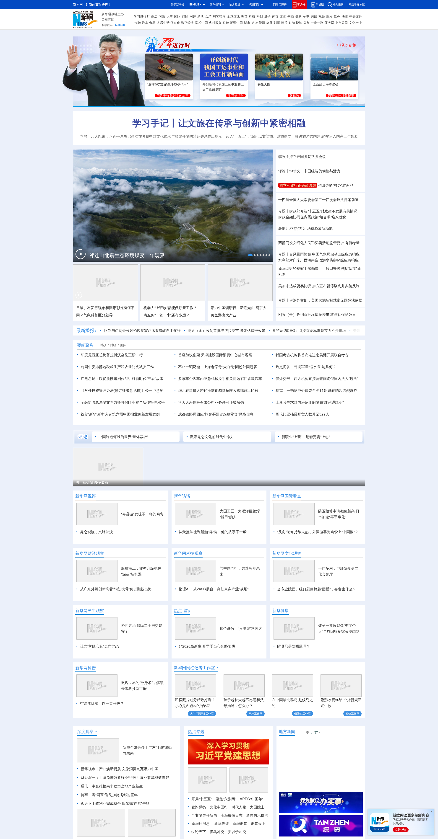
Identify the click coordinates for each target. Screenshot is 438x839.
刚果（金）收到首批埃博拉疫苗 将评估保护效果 (317, 314)
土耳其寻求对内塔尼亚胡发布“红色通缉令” (310, 402)
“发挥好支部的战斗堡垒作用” (167, 84)
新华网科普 (85, 668)
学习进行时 (142, 16)
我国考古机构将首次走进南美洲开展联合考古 (312, 355)
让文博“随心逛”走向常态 (99, 646)
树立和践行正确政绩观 (297, 185)
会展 (269, 22)
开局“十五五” (201, 799)
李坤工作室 (255, 713)
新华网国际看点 (286, 496)
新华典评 (221, 823)
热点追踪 (182, 610)
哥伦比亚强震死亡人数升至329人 (302, 414)
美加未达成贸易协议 (294, 286)
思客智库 (219, 16)
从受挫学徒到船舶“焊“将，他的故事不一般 (213, 532)
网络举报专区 (357, 4)
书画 (290, 16)
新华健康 (280, 610)
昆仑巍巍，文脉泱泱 (96, 532)
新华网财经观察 (89, 553)
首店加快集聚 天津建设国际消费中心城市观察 (215, 355)
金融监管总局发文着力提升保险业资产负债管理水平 (123, 402)
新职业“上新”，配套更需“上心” (306, 437)
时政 (162, 16)
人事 (170, 16)
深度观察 (85, 731)
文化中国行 (219, 807)
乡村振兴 (215, 22)
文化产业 (355, 22)
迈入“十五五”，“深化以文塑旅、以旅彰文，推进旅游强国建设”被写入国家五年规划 (292, 136)
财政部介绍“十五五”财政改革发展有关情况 (323, 211)
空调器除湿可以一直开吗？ (102, 703)
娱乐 (284, 22)
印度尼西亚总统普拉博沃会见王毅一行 (112, 355)
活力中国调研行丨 (225, 308)
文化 (283, 16)
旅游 (254, 22)
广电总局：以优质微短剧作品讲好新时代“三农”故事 (122, 378)
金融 (137, 22)
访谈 (314, 16)
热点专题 (196, 731)
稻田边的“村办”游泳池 (335, 185)
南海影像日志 (231, 815)
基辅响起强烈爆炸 (342, 390)
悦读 (299, 22)
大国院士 (257, 807)
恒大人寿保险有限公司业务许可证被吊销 (211, 402)
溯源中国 (236, 22)
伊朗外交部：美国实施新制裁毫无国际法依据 (325, 300)
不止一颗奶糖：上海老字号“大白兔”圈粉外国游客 (217, 367)
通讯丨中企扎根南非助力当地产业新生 (112, 786)
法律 (345, 16)
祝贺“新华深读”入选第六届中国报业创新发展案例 (120, 414)
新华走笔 (239, 823)
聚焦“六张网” (226, 799)
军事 (306, 16)
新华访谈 (182, 496)
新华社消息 (200, 823)
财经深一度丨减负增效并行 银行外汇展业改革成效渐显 (125, 777)
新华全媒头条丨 (135, 747)
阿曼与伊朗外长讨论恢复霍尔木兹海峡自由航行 (142, 330)
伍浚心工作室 (302, 713)
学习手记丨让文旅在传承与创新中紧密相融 (219, 122)
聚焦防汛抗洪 (257, 815)
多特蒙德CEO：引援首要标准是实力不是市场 (309, 330)
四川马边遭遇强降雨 (91, 482)
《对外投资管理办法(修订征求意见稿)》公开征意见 (122, 390)
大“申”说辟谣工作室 (202, 713)
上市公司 (341, 22)
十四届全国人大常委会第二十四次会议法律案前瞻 (318, 199)
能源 (262, 22)
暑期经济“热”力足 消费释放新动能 (305, 228)
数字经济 (187, 22)
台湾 (208, 16)
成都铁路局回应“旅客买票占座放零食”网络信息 (215, 414)
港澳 (200, 16)
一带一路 (317, 22)
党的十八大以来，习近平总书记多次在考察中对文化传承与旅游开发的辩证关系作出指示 (151, 136)
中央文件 (355, 16)
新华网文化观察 (286, 553)
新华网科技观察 (188, 553)
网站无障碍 (280, 4)
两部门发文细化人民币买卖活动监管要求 (311, 243)
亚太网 (329, 22)
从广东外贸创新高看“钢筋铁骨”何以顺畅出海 (116, 589)
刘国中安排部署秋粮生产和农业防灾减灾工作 (117, 367)
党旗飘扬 (198, 807)
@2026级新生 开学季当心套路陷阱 (207, 646)
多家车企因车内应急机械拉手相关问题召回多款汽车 (220, 378)
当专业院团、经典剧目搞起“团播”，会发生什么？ (316, 589)
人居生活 (163, 22)
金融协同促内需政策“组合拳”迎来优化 (312, 217)
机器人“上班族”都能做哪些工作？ (170, 308)
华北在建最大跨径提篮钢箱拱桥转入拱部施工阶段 (218, 390)
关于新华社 (177, 4)
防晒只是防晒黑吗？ (293, 646)
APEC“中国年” (251, 799)
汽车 (145, 22)
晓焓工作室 (352, 713)
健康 (298, 16)
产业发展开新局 (204, 815)
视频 (321, 16)
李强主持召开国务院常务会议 (302, 156)
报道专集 (348, 45)
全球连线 (233, 16)
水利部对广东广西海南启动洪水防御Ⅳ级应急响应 (318, 260)
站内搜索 (338, 4)
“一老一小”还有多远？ (166, 315)
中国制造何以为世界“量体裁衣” (123, 437)
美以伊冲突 (237, 832)
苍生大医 (264, 84)
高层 (154, 16)
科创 (259, 16)
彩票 (277, 22)
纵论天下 (198, 832)
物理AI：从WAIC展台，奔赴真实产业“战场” (213, 589)
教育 (244, 16)
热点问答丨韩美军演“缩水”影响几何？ (306, 367)
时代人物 (239, 807)
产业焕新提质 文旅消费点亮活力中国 (128, 769)
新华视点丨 (90, 769)
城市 (247, 22)
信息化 (175, 22)
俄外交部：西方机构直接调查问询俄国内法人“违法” (317, 378)
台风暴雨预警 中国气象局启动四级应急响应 (324, 254)
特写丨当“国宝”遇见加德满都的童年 (109, 795)
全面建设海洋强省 (325, 84)
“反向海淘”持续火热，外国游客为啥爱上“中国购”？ (317, 532)
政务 (337, 16)
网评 (193, 16)
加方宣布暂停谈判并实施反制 (336, 286)
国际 (177, 16)
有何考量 (352, 243)
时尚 (292, 22)
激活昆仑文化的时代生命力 (212, 437)
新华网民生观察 (89, 610)
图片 (329, 16)
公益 (306, 22)
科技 (252, 16)
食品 (152, 22)
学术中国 (201, 22)
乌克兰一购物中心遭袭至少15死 (301, 390)
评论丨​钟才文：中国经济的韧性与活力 (309, 171)
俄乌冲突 (217, 832)
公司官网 (108, 19)
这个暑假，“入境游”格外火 (241, 628)
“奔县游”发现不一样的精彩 (142, 514)
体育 (275, 16)
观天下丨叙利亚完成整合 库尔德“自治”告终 (115, 803)
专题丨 (283, 211)
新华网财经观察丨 (293, 268)
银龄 (226, 22)
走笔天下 (258, 823)
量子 (267, 16)
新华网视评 (85, 496)
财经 (185, 16)
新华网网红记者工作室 (194, 668)
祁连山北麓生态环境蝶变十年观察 (127, 255)
